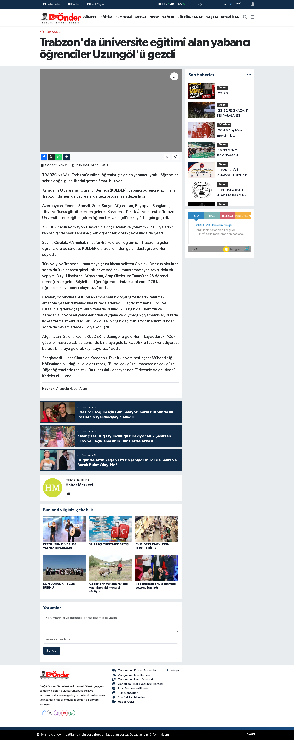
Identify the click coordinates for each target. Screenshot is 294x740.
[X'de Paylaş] (51, 157)
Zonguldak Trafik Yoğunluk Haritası (140, 683)
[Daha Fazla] (66, 157)
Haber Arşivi (126, 701)
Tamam (251, 734)
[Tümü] (249, 75)
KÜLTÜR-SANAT (190, 17)
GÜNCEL (90, 17)
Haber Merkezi (79, 485)
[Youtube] (64, 713)
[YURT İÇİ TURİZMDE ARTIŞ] (110, 529)
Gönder (52, 650)
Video (76, 4)
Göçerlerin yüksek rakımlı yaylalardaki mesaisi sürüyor (108, 587)
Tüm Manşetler (128, 692)
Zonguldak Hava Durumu (134, 675)
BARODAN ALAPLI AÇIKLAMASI (231, 192)
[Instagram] (57, 713)
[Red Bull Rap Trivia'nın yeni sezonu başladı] (156, 568)
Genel (222, 87)
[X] (50, 713)
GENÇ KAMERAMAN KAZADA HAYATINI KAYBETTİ (230, 153)
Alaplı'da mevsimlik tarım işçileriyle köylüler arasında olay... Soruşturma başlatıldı (233, 133)
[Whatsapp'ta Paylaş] (58, 157)
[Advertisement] (21, 89)
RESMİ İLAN (230, 17)
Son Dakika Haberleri (131, 697)
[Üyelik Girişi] (251, 4)
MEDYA (141, 17)
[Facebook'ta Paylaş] (44, 157)
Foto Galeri (54, 4)
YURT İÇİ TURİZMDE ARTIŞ (109, 544)
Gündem (224, 124)
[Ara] (245, 17)
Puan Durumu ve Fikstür (133, 688)
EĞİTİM (106, 17)
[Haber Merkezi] (52, 487)
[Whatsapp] (71, 713)
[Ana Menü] (252, 17)
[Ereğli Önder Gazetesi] (60, 17)
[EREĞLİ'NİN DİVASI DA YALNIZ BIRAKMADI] (64, 529)
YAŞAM (212, 17)
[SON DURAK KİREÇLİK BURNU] (64, 568)
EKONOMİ (124, 17)
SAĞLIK (168, 17)
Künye (175, 670)
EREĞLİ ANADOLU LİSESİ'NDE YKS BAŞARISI (233, 173)
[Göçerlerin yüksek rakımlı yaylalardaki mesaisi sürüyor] (110, 568)
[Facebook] (43, 713)
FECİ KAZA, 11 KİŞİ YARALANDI (233, 113)
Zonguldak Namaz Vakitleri (135, 679)
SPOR (154, 17)
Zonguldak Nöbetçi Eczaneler (137, 670)
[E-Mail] (69, 494)
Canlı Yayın (97, 4)
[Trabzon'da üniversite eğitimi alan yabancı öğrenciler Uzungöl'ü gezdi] (111, 110)
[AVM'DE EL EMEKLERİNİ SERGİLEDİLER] (156, 529)
